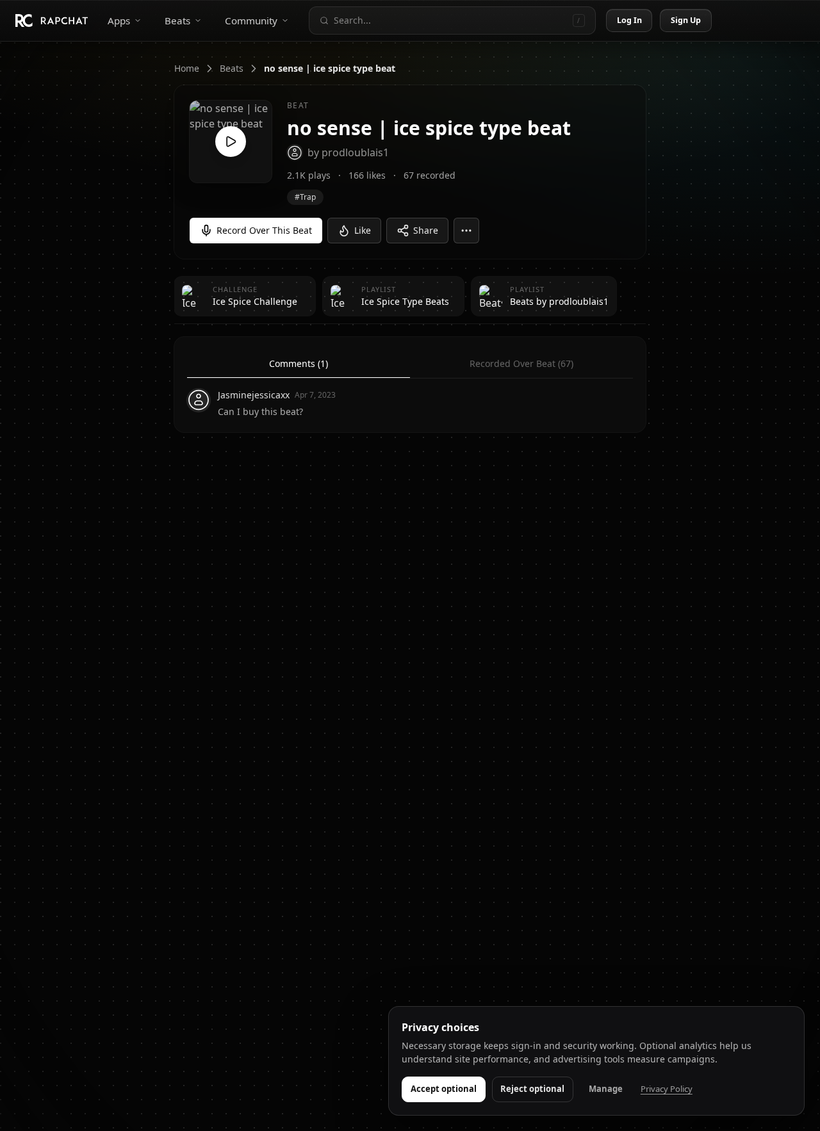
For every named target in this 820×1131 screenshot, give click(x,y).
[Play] (231, 142)
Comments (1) (298, 363)
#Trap (305, 196)
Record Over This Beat (264, 230)
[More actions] (466, 230)
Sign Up (686, 20)
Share (425, 230)
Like (362, 230)
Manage (606, 1088)
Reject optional (532, 1088)
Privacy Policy (667, 1088)
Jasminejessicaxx (254, 395)
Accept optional (444, 1088)
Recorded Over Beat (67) (521, 363)
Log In (630, 20)
